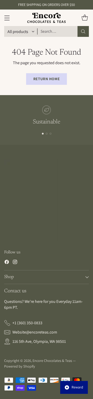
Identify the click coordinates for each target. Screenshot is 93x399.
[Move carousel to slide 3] (50, 134)
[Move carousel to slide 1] (43, 134)
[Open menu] (7, 18)
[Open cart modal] (84, 18)
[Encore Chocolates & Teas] (46, 18)
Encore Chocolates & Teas (52, 360)
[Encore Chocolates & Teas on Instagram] (15, 263)
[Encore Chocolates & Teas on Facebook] (7, 263)
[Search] (83, 31)
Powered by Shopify (19, 366)
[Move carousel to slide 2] (47, 134)
